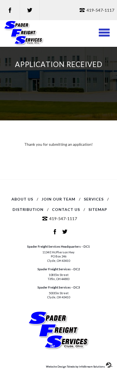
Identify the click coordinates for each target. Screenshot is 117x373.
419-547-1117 (100, 10)
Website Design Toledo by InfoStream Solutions (75, 366)
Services (94, 199)
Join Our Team (58, 199)
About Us (22, 199)
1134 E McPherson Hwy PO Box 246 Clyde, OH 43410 (58, 256)
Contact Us (66, 209)
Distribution (28, 209)
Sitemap (97, 209)
